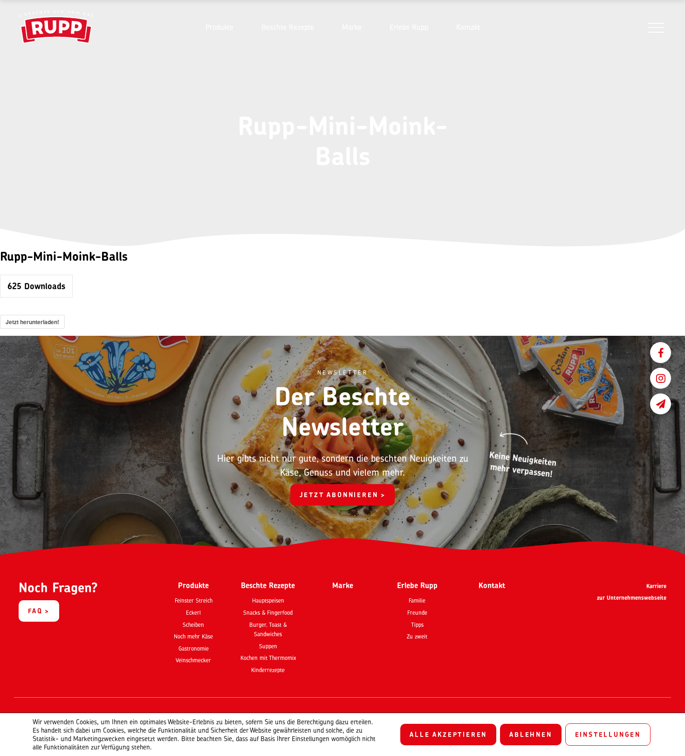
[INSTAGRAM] (660, 378)
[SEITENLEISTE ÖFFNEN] (655, 27)
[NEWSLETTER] (660, 403)
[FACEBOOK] (660, 352)
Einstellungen (608, 734)
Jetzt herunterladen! (32, 322)
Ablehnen (530, 734)
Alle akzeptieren (448, 734)
